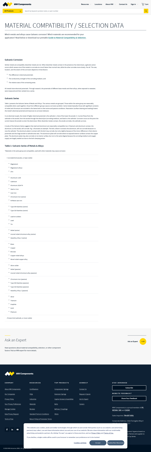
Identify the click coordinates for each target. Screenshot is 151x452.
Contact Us (83, 389)
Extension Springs (60, 394)
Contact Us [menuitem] (123, 4)
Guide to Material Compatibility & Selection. (67, 37)
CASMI (127, 410)
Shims (56, 414)
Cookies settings (80, 443)
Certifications (34, 389)
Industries (33, 399)
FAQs (31, 394)
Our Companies (10, 394)
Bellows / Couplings (61, 409)
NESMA (115, 410)
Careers (81, 404)
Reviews (32, 409)
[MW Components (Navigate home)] (19, 374)
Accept (97, 443)
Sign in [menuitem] (133, 4)
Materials (33, 404)
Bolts (56, 404)
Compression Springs (61, 389)
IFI (142, 407)
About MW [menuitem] (109, 4)
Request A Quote (84, 394)
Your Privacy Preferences (13, 404)
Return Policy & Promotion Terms (41, 419)
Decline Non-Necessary (116, 443)
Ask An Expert (83, 399)
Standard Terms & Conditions (39, 414)
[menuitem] (145, 4)
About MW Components (12, 389)
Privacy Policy (9, 399)
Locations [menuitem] (98, 4)
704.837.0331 (129, 415)
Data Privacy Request (12, 414)
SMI (120, 410)
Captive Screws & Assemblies (63, 399)
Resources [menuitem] (85, 4)
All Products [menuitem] (8, 11)
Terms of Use (9, 419)
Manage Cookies (10, 409)
